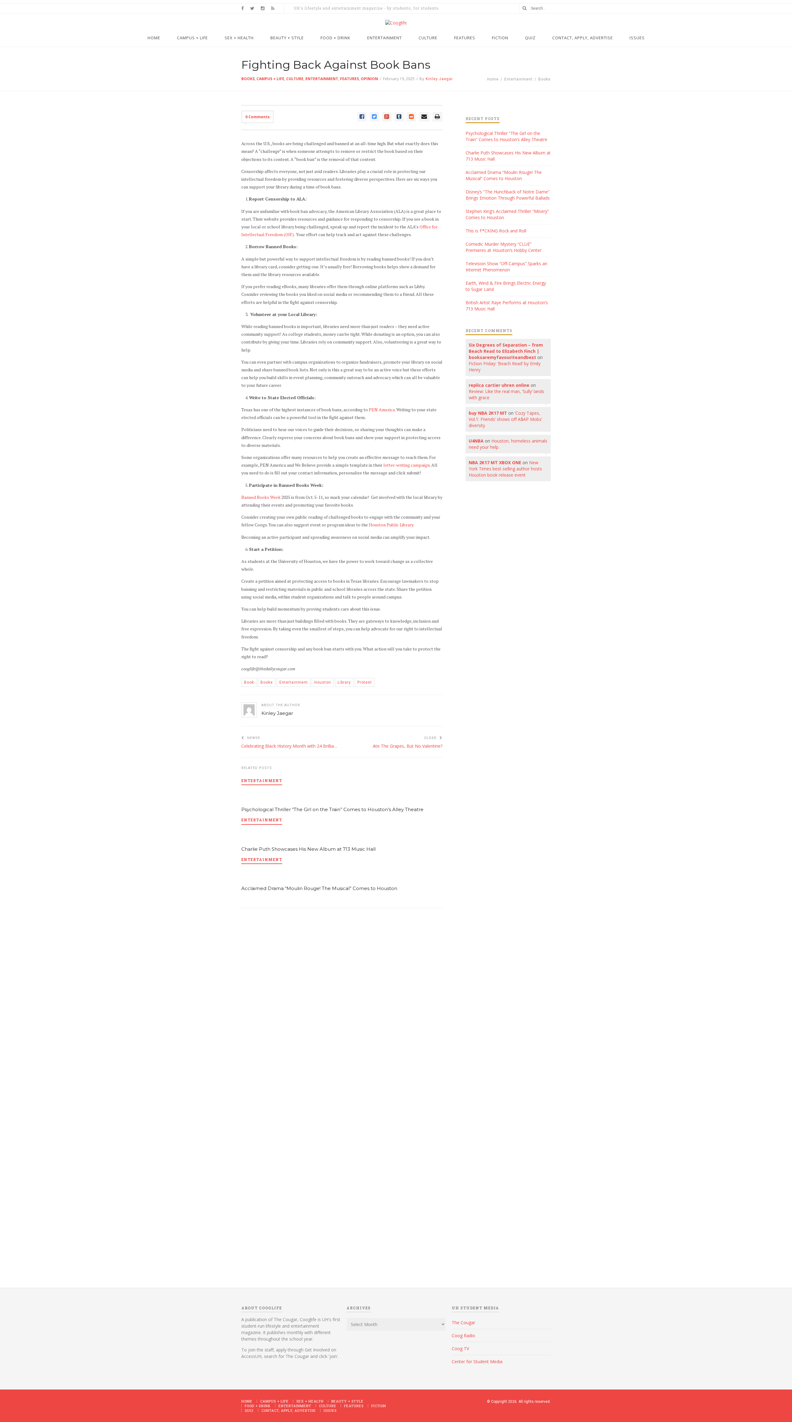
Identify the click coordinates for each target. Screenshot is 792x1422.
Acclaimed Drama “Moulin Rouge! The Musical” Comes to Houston (319, 888)
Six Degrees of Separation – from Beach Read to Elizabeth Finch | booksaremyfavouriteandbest (506, 351)
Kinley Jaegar (277, 713)
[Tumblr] (399, 117)
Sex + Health (310, 1401)
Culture (327, 1405)
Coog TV (460, 1348)
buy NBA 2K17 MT (488, 413)
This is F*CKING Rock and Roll (496, 231)
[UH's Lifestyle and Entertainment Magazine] (396, 23)
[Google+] (386, 117)
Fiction (378, 1405)
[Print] (437, 117)
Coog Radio (463, 1335)
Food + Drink (258, 1405)
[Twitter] (374, 117)
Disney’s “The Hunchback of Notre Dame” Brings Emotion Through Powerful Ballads (508, 195)
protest (364, 682)
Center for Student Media (477, 1361)
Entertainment (518, 79)
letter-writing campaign (406, 465)
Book (249, 682)
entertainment (293, 682)
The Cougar (463, 1322)
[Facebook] (362, 117)
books (266, 682)
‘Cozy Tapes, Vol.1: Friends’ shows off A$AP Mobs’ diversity (505, 419)
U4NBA (476, 441)
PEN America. (382, 410)
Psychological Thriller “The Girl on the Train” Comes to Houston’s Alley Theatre (332, 809)
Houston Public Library (391, 525)
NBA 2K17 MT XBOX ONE (495, 462)
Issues (330, 1410)
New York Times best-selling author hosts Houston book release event (505, 469)
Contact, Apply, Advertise (288, 1410)
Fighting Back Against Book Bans (335, 64)
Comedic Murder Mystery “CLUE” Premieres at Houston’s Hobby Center (503, 247)
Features (354, 1405)
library (344, 682)
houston (322, 682)
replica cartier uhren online (499, 385)
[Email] (424, 117)
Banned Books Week (261, 497)
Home (493, 79)
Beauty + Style (347, 1401)
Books (248, 78)
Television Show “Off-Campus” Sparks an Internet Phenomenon (506, 267)
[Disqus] (341, 1000)
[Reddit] (411, 117)
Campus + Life (274, 1401)
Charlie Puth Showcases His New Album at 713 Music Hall (308, 849)
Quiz (249, 1410)
